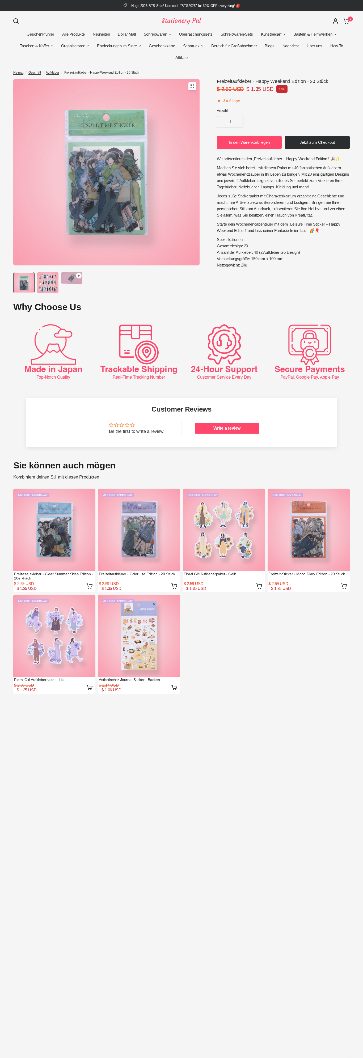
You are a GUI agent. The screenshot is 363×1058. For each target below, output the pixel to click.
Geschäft (34, 72)
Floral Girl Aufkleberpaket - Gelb (210, 574)
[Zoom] (192, 86)
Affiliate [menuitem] (181, 57)
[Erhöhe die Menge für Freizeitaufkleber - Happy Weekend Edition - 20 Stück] (239, 122)
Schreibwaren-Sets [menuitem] (237, 34)
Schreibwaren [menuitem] (155, 34)
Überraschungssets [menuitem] (196, 34)
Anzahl (222, 111)
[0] (345, 21)
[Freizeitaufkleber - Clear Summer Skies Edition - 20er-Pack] (54, 530)
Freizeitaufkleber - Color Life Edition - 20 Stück (137, 574)
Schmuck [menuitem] (191, 46)
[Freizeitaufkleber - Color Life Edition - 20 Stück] (139, 530)
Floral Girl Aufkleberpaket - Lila (39, 680)
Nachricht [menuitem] (290, 46)
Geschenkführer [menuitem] (40, 34)
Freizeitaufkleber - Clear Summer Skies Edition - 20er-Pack (53, 576)
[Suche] (17, 21)
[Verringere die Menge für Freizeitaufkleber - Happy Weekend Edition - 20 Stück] (221, 122)
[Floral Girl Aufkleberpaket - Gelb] (224, 530)
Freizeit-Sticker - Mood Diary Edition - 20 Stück (306, 574)
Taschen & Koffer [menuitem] (34, 46)
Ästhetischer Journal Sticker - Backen (129, 680)
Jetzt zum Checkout (317, 142)
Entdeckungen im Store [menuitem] (117, 46)
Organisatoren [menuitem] (73, 46)
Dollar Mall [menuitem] (127, 34)
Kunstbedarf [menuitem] (271, 34)
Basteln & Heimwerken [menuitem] (312, 34)
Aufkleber (52, 72)
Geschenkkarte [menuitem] (162, 46)
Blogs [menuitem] (269, 46)
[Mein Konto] (335, 21)
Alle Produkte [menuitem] (73, 34)
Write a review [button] (227, 428)
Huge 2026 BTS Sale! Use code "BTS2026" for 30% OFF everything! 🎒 (185, 6)
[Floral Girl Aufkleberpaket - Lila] (54, 636)
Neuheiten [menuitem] (101, 34)
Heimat (18, 72)
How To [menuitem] (336, 46)
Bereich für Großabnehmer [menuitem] (234, 46)
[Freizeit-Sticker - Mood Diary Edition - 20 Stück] (309, 530)
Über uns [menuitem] (314, 46)
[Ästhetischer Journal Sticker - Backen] (139, 636)
